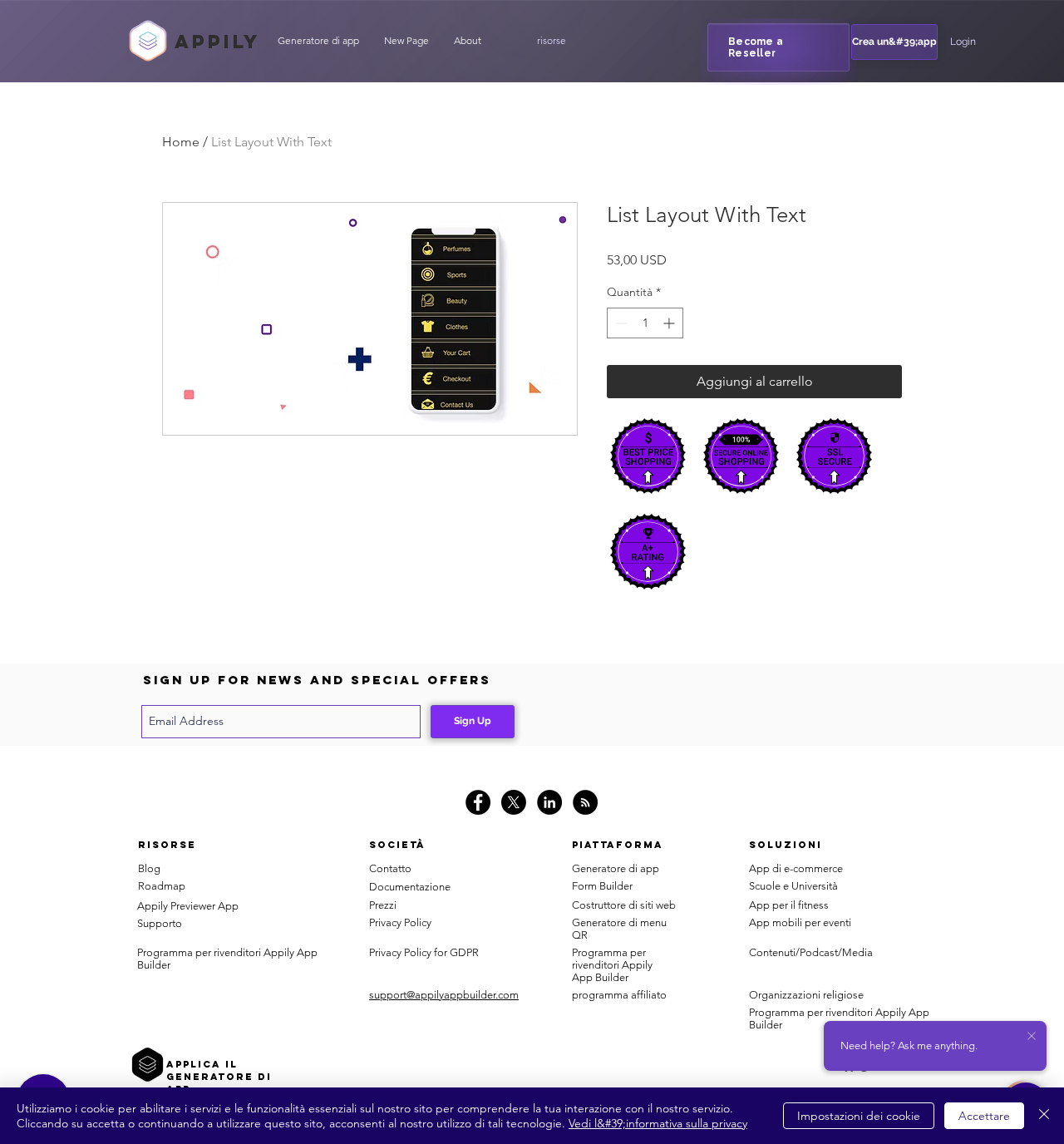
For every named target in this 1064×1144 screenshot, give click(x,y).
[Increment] (670, 323)
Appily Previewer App (188, 906)
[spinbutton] (645, 323)
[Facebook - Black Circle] (478, 802)
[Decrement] (619, 323)
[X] (513, 802)
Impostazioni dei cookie (858, 1115)
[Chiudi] (1044, 1116)
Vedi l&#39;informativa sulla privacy (658, 1123)
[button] (551, 40)
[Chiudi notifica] (1031, 1036)
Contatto (390, 868)
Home (181, 142)
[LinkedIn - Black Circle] (549, 802)
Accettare (984, 1115)
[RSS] (585, 802)
